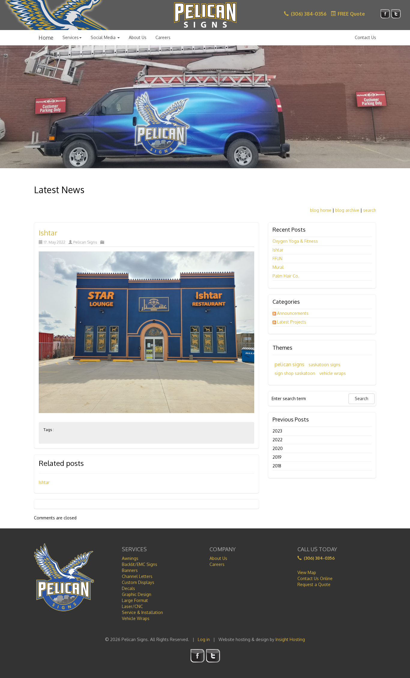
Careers (162, 37)
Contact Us (365, 37)
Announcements (293, 313)
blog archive (347, 210)
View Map (306, 572)
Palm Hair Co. (286, 275)
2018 (277, 465)
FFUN (277, 258)
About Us (137, 37)
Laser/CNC (132, 606)
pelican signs (289, 364)
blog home (320, 210)
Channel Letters (137, 576)
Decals (128, 588)
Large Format (135, 600)
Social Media (104, 37)
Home (45, 37)
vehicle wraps (332, 373)
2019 (277, 457)
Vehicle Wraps (135, 618)
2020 (278, 448)
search (369, 210)
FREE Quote (350, 14)
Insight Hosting (290, 639)
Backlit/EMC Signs (139, 564)
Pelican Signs (85, 242)
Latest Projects (291, 321)
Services (70, 37)
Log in (204, 639)
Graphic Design (136, 594)
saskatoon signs (324, 364)
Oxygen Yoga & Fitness (295, 241)
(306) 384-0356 (308, 14)
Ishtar (48, 232)
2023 (277, 430)
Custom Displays (138, 582)
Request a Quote (313, 584)
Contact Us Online (315, 578)
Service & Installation (142, 612)
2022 (277, 439)
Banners (130, 570)
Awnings (130, 558)
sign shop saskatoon (295, 373)
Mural (278, 267)
